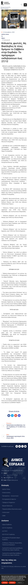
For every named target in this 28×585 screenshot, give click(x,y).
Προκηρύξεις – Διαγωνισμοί (10, 496)
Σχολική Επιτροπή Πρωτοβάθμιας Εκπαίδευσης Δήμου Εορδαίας (12, 554)
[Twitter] (12, 415)
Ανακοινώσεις (6, 492)
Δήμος (3, 38)
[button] (6, 19)
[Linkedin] (19, 415)
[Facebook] (8, 415)
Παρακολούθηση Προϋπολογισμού (12, 509)
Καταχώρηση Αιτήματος (9, 499)
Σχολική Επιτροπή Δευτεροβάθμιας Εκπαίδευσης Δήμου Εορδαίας (12, 549)
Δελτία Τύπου (6, 489)
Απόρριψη (12, 582)
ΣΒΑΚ (3, 515)
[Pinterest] (15, 415)
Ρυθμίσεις (20, 582)
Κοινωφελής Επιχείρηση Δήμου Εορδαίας (11, 538)
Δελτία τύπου (5, 34)
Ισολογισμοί (5, 512)
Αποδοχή (5, 582)
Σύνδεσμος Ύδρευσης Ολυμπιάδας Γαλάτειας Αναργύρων (12, 543)
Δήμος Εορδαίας (7, 524)
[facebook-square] (16, 446)
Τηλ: (8, 477)
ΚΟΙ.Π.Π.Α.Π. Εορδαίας (8, 534)
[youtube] (25, 446)
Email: (11, 480)
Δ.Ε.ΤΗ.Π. (4, 531)
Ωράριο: (5, 473)
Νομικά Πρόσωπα (7, 505)
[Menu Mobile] (25, 4)
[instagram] (22, 446)
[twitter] (19, 446)
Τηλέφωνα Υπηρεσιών (8, 502)
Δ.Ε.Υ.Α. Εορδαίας (7, 528)
